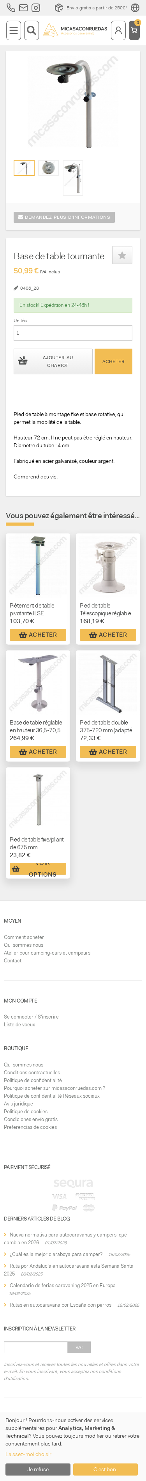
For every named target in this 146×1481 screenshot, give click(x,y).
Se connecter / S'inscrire (31, 1016)
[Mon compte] (118, 30)
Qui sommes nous (23, 945)
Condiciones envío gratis (31, 1119)
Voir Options (43, 869)
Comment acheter (24, 937)
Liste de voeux (19, 1024)
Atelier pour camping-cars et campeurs (47, 953)
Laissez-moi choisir (28, 1454)
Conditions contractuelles (32, 1072)
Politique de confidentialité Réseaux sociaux (52, 1096)
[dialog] (73, 1446)
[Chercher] (31, 30)
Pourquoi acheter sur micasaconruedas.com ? (54, 1088)
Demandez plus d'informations (67, 217)
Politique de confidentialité (33, 1080)
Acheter (113, 361)
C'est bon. (105, 1469)
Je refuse (38, 1469)
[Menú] (13, 30)
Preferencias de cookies (30, 1127)
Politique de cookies (25, 1111)
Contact (12, 960)
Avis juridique (18, 1103)
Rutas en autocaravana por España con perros (60, 1305)
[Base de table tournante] (24, 168)
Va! (79, 1347)
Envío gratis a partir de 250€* (97, 8)
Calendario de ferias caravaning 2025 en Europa (63, 1285)
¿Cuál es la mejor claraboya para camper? (56, 1254)
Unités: (21, 320)
